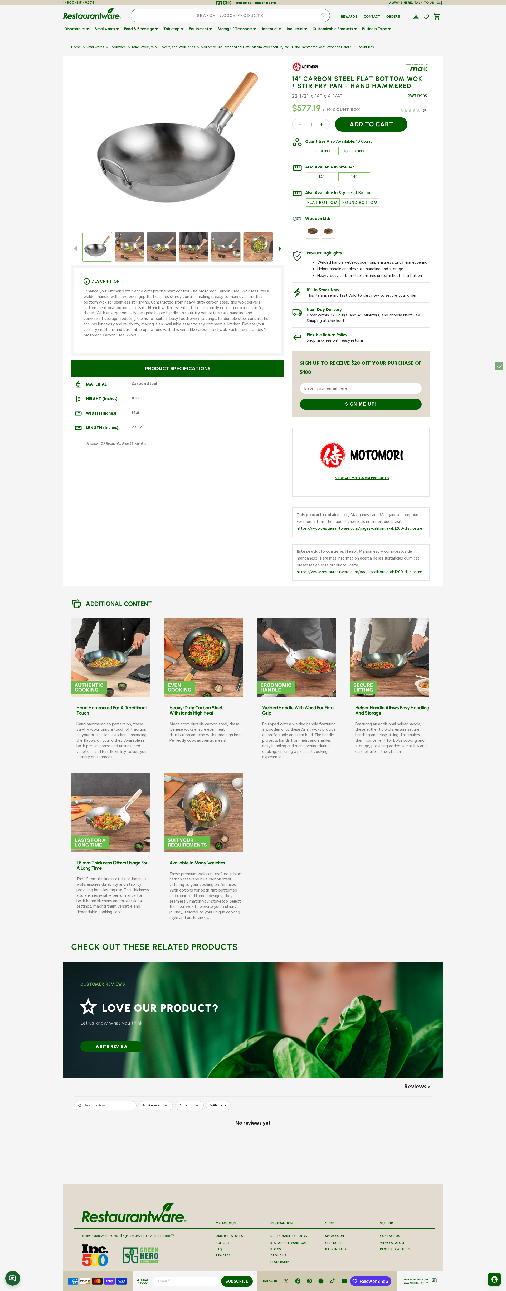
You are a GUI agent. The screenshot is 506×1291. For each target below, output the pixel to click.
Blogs (275, 1250)
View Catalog (392, 1243)
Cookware (117, 48)
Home (76, 48)
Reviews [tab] (417, 1087)
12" (321, 176)
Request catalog (395, 1250)
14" (351, 168)
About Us (278, 1256)
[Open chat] (12, 1278)
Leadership (279, 1262)
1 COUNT (321, 151)
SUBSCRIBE (237, 1281)
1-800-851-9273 (79, 2)
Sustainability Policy (289, 1236)
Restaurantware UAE (288, 1243)
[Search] (323, 15)
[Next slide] (280, 248)
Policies (222, 1243)
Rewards (223, 1256)
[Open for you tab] (494, 1279)
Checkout (333, 1243)
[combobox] (230, 15)
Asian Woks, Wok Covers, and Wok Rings (163, 48)
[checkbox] (218, 1105)
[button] (415, 16)
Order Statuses (229, 1236)
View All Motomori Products (362, 478)
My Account (335, 1236)
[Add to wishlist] (426, 17)
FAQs (220, 1250)
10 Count (364, 142)
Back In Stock (337, 1250)
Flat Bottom (362, 193)
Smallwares (95, 48)
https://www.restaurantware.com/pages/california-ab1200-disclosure (359, 529)
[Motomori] (307, 70)
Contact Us (390, 1236)
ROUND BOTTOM (360, 202)
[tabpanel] (253, 1141)
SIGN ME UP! (361, 404)
